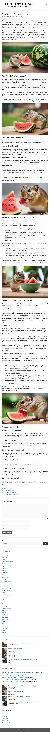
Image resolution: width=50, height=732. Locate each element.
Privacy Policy (5, 720)
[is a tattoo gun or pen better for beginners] (4, 655)
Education (4, 570)
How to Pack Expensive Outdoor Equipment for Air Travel (23, 659)
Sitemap (4, 725)
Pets (5, 488)
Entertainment (5, 575)
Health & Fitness (6, 590)
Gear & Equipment (6, 588)
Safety (3, 621)
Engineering (5, 572)
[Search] (45, 543)
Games (4, 586)
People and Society (7, 608)
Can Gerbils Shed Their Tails (11, 494)
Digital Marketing (6, 566)
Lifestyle (4, 601)
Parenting (4, 606)
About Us (4, 716)
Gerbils (5, 490)
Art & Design (5, 555)
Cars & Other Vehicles (7, 561)
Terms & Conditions (7, 723)
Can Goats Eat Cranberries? (11, 492)
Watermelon (11, 490)
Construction (5, 563)
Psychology (5, 615)
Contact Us (5, 718)
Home (3, 714)
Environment (5, 577)
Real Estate (5, 617)
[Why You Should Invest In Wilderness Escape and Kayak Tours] (4, 645)
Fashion (4, 579)
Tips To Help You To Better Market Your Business (15, 681)
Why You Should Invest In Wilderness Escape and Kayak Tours (24, 643)
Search (4, 540)
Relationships (5, 619)
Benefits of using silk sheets (15, 648)
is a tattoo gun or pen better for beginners (19, 653)
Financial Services (6, 581)
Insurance (4, 597)
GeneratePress (33, 729)
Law (3, 599)
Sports (3, 626)
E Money (4, 568)
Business (4, 557)
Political (4, 612)
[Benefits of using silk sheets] (4, 650)
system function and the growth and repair (21, 234)
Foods (3, 583)
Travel (3, 630)
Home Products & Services (9, 595)
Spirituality (4, 623)
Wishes (4, 632)
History (4, 592)
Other (3, 603)
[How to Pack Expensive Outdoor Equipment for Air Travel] (4, 661)
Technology (5, 628)
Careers (4, 559)
